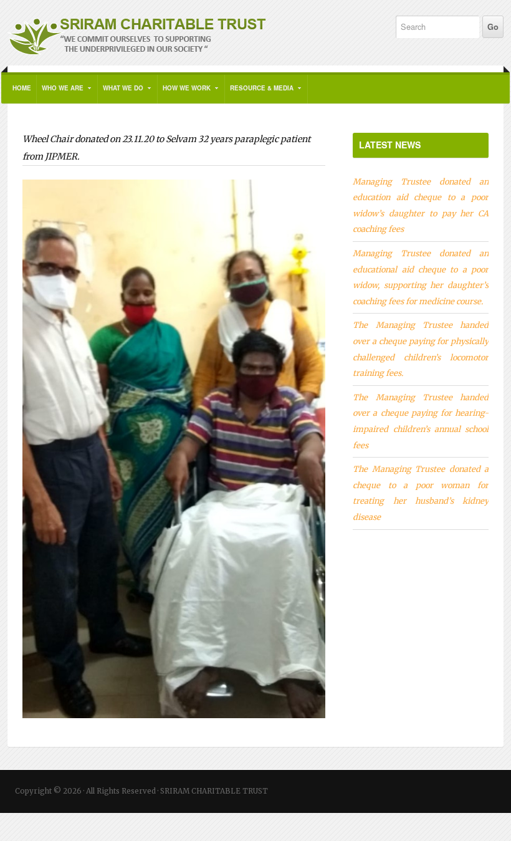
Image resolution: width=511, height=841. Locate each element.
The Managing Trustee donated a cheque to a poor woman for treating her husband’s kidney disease (421, 493)
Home (21, 88)
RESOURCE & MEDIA (259, 93)
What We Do (120, 93)
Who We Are (60, 93)
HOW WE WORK (184, 93)
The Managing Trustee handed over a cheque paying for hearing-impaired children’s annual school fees (421, 421)
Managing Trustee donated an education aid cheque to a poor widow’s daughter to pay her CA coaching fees (421, 205)
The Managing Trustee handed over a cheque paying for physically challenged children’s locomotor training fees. (421, 349)
